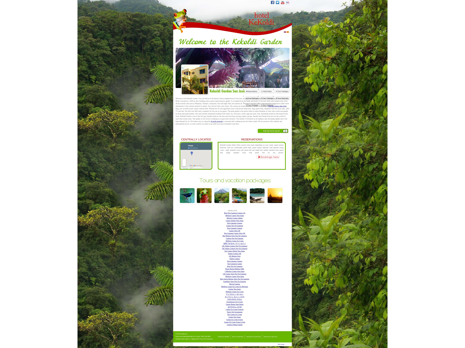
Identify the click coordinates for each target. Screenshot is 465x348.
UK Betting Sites (234, 256)
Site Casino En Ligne (234, 314)
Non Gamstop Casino (234, 264)
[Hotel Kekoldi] (269, 34)
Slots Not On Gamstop (234, 266)
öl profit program (217, 121)
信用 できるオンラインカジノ (234, 243)
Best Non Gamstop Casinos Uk (234, 213)
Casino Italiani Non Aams (234, 221)
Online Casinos (234, 259)
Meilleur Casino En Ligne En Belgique (234, 287)
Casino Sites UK (234, 231)
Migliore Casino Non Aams (234, 276)
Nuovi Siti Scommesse (234, 312)
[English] (285, 32)
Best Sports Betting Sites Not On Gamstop (234, 279)
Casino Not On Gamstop (234, 226)
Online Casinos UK (234, 254)
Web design (281, 344)
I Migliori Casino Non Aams (234, 271)
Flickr (287, 2)
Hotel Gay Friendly (223, 336)
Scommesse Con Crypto (234, 302)
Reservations (252, 91)
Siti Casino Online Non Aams (235, 251)
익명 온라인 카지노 (234, 299)
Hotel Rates (267, 91)
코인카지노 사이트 (235, 307)
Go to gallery (273, 131)
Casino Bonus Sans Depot (234, 304)
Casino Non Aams (235, 289)
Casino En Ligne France (234, 320)
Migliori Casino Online (235, 218)
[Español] (288, 32)
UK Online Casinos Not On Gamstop (234, 246)
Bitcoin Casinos (234, 284)
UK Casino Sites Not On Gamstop (234, 274)
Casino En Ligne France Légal (234, 322)
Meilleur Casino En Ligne (235, 241)
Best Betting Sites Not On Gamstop (235, 236)
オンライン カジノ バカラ (234, 297)
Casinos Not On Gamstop (234, 238)
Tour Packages (282, 91)
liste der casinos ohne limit (277, 106)
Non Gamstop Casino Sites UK (234, 233)
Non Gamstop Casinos (234, 223)
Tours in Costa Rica (237, 336)
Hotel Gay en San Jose (270, 336)
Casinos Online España (234, 325)
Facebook (272, 2)
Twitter (277, 2)
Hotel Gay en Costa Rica (253, 336)
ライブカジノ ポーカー (234, 294)
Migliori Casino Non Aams (234, 216)
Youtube (282, 2)
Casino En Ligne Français (235, 309)
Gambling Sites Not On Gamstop (234, 282)
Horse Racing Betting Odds (234, 269)
